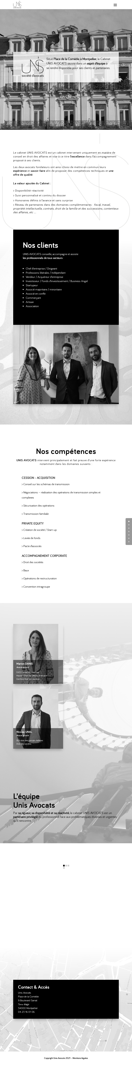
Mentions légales (80, 1058)
